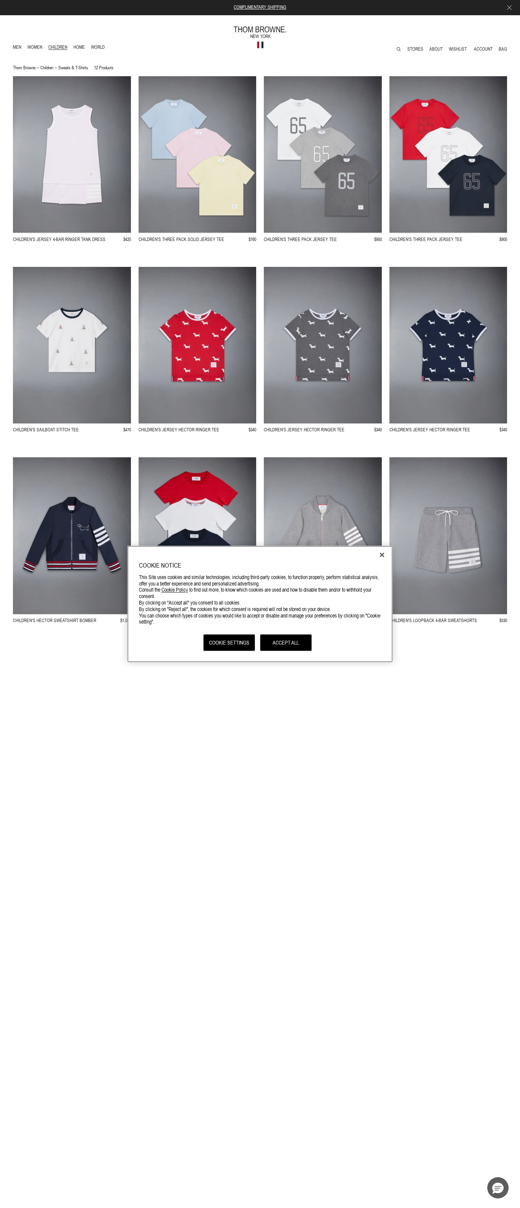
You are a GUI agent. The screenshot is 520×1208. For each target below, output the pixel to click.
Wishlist (458, 49)
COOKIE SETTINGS (229, 642)
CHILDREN (57, 48)
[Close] (382, 554)
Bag (503, 49)
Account (483, 49)
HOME (80, 48)
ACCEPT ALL (286, 642)
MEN (18, 48)
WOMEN (35, 48)
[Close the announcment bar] (509, 7)
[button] (498, 1187)
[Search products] (398, 49)
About (436, 49)
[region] (260, 604)
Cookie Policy (174, 589)
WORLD (99, 48)
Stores (415, 49)
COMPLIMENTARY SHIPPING (260, 7)
